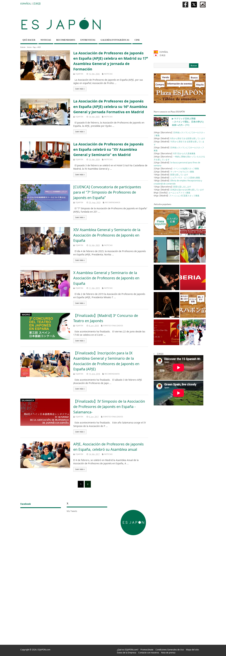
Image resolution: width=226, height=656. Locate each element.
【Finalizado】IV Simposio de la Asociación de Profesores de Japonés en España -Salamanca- (109, 406)
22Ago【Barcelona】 (176, 168)
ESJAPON (79, 74)
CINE (137, 40)
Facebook (25, 503)
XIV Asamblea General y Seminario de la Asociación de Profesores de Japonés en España (106, 235)
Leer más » (80, 89)
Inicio (29, 47)
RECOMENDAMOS (65, 40)
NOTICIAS (46, 40)
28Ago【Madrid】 (179, 138)
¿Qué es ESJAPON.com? (127, 649)
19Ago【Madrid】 (171, 174)
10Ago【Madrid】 (179, 189)
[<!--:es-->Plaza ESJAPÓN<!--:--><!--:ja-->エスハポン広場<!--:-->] (166, 223)
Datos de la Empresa (126, 652)
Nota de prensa (168, 652)
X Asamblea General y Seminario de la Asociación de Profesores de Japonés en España (106, 278)
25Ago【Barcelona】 (174, 153)
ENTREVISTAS (87, 40)
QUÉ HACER (29, 40)
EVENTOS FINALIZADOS (113, 325)
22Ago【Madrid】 (174, 171)
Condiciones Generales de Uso (170, 649)
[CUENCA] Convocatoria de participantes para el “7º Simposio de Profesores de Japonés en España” (107, 192)
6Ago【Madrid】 (176, 195)
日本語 (37, 3)
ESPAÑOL (25, 3)
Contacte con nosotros (148, 652)
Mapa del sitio (192, 649)
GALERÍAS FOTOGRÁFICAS (115, 40)
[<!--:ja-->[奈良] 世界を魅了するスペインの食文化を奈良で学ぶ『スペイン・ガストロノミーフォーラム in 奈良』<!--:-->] (166, 332)
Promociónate (146, 649)
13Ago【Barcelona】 (172, 186)
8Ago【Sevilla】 (172, 192)
